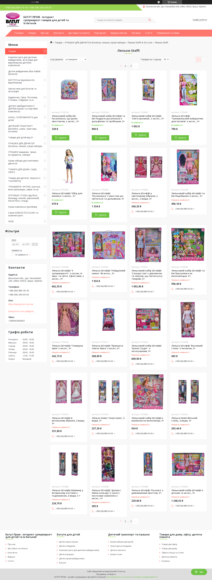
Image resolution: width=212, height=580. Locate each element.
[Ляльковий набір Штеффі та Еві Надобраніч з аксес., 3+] (188, 167)
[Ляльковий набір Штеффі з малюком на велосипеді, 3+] (148, 391)
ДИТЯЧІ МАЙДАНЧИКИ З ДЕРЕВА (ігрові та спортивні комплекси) (23, 109)
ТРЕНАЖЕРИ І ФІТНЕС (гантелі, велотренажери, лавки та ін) (24, 188)
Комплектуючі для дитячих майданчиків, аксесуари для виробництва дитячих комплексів (22, 61)
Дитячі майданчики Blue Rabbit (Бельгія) (24, 73)
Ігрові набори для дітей (121, 541)
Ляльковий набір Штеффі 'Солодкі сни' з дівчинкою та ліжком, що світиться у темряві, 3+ (146, 274)
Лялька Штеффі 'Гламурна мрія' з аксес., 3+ (67, 347)
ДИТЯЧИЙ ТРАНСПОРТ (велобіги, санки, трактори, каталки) (22, 128)
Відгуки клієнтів (119, 33)
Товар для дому (169, 548)
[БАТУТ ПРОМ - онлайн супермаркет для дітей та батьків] (13, 20)
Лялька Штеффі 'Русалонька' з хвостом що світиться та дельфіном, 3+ (108, 196)
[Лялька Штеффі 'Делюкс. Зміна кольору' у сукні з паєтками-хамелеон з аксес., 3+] (108, 464)
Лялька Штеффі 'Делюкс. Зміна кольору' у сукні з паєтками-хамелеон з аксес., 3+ (106, 494)
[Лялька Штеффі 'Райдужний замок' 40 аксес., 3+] (108, 244)
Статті (148, 33)
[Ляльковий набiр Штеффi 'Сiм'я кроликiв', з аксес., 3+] (148, 89)
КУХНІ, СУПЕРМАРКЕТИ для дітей (23, 119)
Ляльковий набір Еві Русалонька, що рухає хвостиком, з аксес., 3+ (65, 118)
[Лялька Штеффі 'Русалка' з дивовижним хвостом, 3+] (148, 464)
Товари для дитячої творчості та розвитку (24, 179)
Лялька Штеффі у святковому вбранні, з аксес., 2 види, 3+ (144, 196)
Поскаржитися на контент (119, 577)
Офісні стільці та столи (173, 552)
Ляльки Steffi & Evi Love (140, 42)
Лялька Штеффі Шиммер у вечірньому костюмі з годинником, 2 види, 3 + (67, 493)
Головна (18, 33)
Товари (32, 33)
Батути (62, 562)
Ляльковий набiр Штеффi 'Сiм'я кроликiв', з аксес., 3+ (147, 117)
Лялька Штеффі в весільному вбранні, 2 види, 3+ (68, 420)
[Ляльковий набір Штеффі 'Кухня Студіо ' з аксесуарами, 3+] (148, 319)
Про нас (45, 33)
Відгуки (11, 556)
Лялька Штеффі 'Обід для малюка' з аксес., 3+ (67, 195)
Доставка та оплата (79, 33)
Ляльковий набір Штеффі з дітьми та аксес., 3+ (187, 492)
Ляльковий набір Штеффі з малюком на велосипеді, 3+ (147, 419)
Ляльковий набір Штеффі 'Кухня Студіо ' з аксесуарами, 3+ (146, 348)
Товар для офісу (169, 544)
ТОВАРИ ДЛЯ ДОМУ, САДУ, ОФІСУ (22, 171)
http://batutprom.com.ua (20, 304)
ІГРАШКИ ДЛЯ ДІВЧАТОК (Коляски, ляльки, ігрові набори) (25, 145)
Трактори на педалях (120, 546)
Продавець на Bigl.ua (106, 574)
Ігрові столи (116, 554)
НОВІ (11, 221)
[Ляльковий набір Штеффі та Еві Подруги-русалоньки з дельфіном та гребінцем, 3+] (108, 89)
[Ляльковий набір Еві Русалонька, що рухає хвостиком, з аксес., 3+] (68, 89)
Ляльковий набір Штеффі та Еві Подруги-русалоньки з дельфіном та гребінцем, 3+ (108, 118)
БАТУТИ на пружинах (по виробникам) (21, 81)
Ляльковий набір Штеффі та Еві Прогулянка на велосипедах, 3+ (188, 273)
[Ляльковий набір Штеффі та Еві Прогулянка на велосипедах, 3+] (188, 244)
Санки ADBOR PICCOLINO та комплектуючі (23, 214)
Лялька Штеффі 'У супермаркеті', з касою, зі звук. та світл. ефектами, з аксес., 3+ (68, 274)
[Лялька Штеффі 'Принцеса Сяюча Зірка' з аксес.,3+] (108, 319)
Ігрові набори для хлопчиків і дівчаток (23, 162)
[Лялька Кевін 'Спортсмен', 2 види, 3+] (108, 391)
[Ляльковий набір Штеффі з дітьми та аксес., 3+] (188, 464)
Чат (201, 572)
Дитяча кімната (169, 556)
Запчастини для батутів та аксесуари (22, 90)
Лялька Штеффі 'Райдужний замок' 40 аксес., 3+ (108, 272)
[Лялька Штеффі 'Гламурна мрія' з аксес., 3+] (68, 319)
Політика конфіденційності (145, 577)
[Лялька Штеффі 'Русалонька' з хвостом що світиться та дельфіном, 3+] (108, 167)
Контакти (59, 33)
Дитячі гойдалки (67, 546)
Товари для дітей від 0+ (20, 137)
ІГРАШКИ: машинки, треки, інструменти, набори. (22, 153)
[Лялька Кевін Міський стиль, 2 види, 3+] (188, 391)
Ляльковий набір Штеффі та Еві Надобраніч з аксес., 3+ (188, 195)
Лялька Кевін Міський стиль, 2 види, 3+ (184, 419)
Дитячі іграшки (66, 554)
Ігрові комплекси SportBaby (22, 206)
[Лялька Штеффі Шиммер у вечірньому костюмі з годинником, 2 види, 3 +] (68, 464)
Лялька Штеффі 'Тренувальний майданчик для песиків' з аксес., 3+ (187, 118)
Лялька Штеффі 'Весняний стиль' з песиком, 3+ (187, 347)
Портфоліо (100, 33)
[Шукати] (149, 20)
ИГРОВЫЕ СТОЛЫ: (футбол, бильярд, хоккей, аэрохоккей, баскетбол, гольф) (23, 198)
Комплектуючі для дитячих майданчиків (79, 550)
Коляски (166, 561)
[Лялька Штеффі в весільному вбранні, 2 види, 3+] (68, 391)
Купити (62, 137)
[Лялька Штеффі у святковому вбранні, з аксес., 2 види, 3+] (148, 167)
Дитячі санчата (118, 550)
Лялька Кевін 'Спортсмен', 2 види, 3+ (108, 419)
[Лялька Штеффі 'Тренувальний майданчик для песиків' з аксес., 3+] (188, 89)
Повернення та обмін (168, 33)
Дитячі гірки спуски (68, 541)
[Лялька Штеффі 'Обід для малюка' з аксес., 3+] (68, 167)
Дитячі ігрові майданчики (71, 558)
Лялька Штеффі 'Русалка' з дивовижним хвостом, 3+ (147, 492)
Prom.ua (121, 571)
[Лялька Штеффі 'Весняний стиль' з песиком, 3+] (188, 319)
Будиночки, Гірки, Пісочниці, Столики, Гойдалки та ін (23, 99)
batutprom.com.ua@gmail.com (22, 311)
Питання (136, 33)
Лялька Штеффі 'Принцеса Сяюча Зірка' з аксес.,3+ (107, 347)
